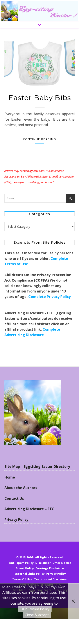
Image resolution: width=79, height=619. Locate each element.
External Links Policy (29, 574)
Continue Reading (39, 139)
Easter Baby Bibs (39, 97)
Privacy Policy (16, 519)
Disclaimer (43, 563)
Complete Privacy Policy (49, 296)
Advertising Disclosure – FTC (29, 508)
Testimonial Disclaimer (51, 579)
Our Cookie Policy (34, 609)
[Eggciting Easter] (39, 11)
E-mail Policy (25, 568)
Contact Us (14, 498)
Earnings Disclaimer (50, 568)
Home (9, 477)
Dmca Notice (61, 563)
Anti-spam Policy (21, 563)
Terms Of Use (22, 579)
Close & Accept (37, 614)
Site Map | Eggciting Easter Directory (37, 466)
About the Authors (20, 487)
